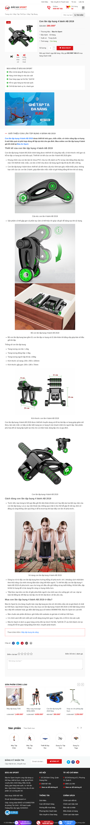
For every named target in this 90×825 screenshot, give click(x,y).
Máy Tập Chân (14, 747)
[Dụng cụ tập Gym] (60, 738)
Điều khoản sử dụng (70, 811)
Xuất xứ (44, 38)
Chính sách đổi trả (69, 800)
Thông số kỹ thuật (24, 60)
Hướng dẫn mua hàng (47, 807)
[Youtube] (78, 762)
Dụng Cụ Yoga (76, 747)
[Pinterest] (22, 643)
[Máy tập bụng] (29, 738)
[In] (30, 643)
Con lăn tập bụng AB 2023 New (54, 710)
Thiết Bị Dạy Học (45, 747)
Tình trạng (44, 41)
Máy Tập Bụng (29, 747)
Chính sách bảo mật (70, 804)
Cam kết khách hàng (46, 804)
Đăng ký (55, 761)
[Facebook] (13, 643)
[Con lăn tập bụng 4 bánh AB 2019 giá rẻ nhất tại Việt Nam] (21, 36)
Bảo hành (44, 35)
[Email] (26, 643)
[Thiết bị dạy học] (45, 738)
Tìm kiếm (79, 15)
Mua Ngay (66, 48)
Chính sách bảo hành (70, 814)
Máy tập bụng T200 (14, 709)
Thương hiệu (45, 32)
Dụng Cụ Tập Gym (60, 747)
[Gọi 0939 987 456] (45, 822)
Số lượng (42, 48)
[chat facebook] (23, 823)
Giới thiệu (44, 2)
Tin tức (73, 2)
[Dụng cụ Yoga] (76, 738)
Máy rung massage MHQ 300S (34, 710)
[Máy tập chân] (14, 738)
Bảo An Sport (22, 144)
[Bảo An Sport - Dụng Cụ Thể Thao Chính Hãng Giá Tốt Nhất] (16, 8)
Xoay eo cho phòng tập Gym (75, 710)
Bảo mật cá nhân (69, 807)
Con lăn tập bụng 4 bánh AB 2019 (19, 138)
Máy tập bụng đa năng (30, 632)
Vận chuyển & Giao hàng (48, 814)
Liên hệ (81, 2)
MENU (83, 9)
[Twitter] (17, 643)
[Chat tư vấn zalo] (67, 822)
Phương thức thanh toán (48, 811)
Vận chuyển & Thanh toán (60, 2)
